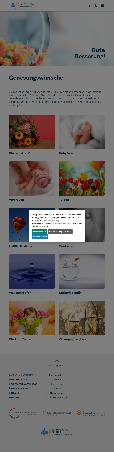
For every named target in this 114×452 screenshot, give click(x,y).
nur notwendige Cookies (60, 231)
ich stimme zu (39, 231)
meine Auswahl (40, 236)
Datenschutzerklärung (61, 223)
